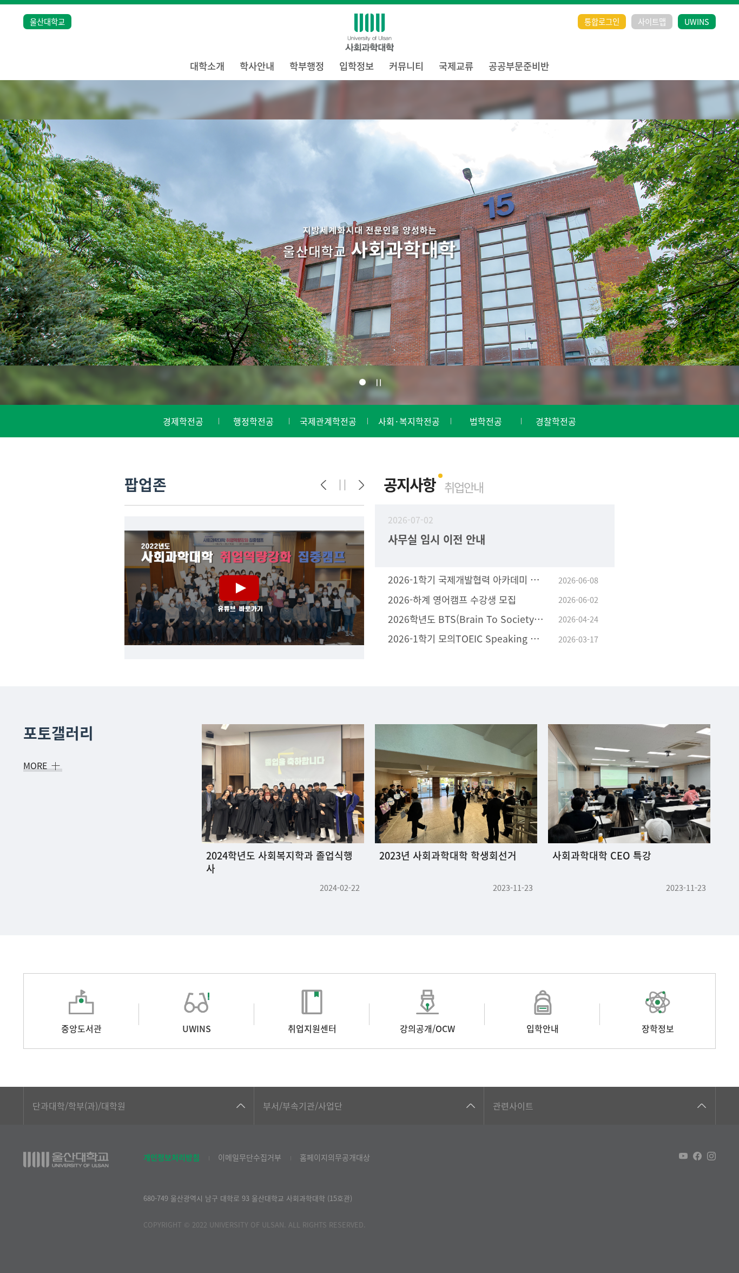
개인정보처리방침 (171, 1157)
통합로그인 (601, 21)
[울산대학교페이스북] (697, 1156)
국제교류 (456, 65)
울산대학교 (47, 21)
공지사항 (410, 484)
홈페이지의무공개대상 (335, 1157)
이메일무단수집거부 (249, 1157)
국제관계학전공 (328, 421)
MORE (35, 765)
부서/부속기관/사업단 (302, 1105)
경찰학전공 (556, 421)
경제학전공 (183, 421)
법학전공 (486, 421)
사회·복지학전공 (409, 421)
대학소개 (207, 65)
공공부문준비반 (519, 65)
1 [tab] (362, 382)
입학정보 (356, 65)
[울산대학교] (66, 1159)
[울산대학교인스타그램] (711, 1156)
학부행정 (306, 65)
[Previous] (323, 485)
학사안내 (257, 65)
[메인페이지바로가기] (369, 32)
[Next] (361, 485)
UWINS (696, 21)
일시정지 (378, 382)
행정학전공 (253, 421)
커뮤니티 (406, 65)
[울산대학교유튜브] (683, 1156)
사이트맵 (652, 21)
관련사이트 (513, 1105)
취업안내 (463, 486)
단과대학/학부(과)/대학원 (79, 1105)
